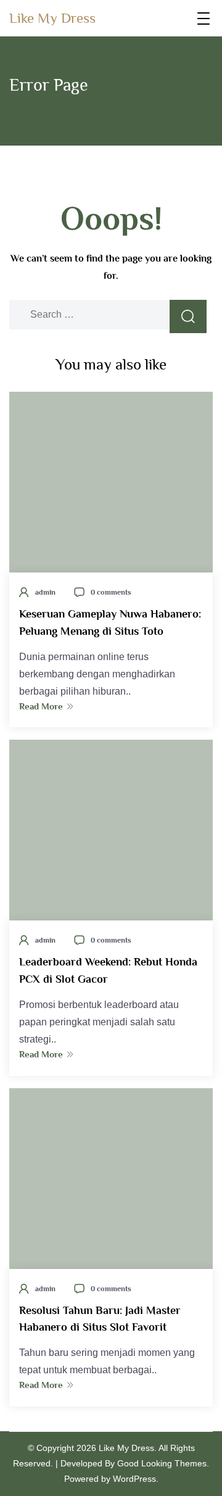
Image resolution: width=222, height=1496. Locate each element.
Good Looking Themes (162, 1463)
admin (45, 592)
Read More (41, 706)
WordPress (134, 1479)
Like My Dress (52, 18)
